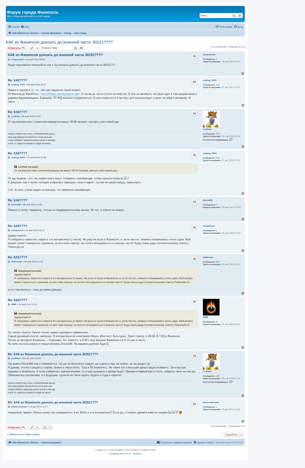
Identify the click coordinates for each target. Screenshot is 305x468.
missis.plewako (211, 402)
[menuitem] (25, 26)
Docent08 (207, 200)
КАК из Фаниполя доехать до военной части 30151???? (59, 42)
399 (218, 262)
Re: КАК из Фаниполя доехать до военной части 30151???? (53, 354)
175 (218, 85)
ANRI (205, 317)
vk (32, 90)
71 (217, 322)
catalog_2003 (210, 80)
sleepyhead (209, 226)
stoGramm (208, 257)
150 (218, 134)
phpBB (118, 450)
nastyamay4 (209, 54)
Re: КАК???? (17, 80)
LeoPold (207, 129)
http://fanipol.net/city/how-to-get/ (60, 93)
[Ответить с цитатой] (194, 55)
